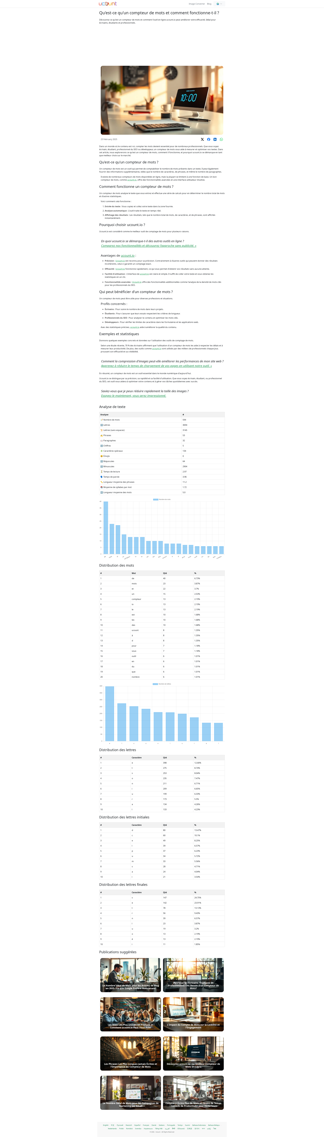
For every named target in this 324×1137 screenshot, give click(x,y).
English (105, 1125)
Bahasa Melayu (214, 1125)
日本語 (189, 1128)
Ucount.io (120, 260)
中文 (112, 1125)
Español (137, 1125)
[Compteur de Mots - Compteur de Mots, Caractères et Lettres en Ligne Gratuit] (108, 3)
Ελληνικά (181, 1128)
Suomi (187, 1125)
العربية (167, 1128)
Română (129, 1128)
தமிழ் (209, 1128)
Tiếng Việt (159, 1128)
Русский (120, 1125)
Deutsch (129, 1125)
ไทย (214, 1128)
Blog (209, 3)
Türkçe (180, 1125)
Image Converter (197, 3)
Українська (148, 1128)
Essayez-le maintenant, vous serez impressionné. (133, 395)
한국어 (197, 1128)
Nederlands (112, 1128)
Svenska (138, 1128)
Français (146, 1125)
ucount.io (131, 179)
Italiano (162, 1125)
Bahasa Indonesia (199, 1125)
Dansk (154, 1125)
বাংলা (203, 1128)
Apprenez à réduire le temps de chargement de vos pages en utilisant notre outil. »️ (156, 366)
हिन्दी (173, 1128)
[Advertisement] (162, 45)
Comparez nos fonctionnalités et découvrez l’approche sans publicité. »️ (148, 245)
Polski (121, 1128)
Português (171, 1125)
